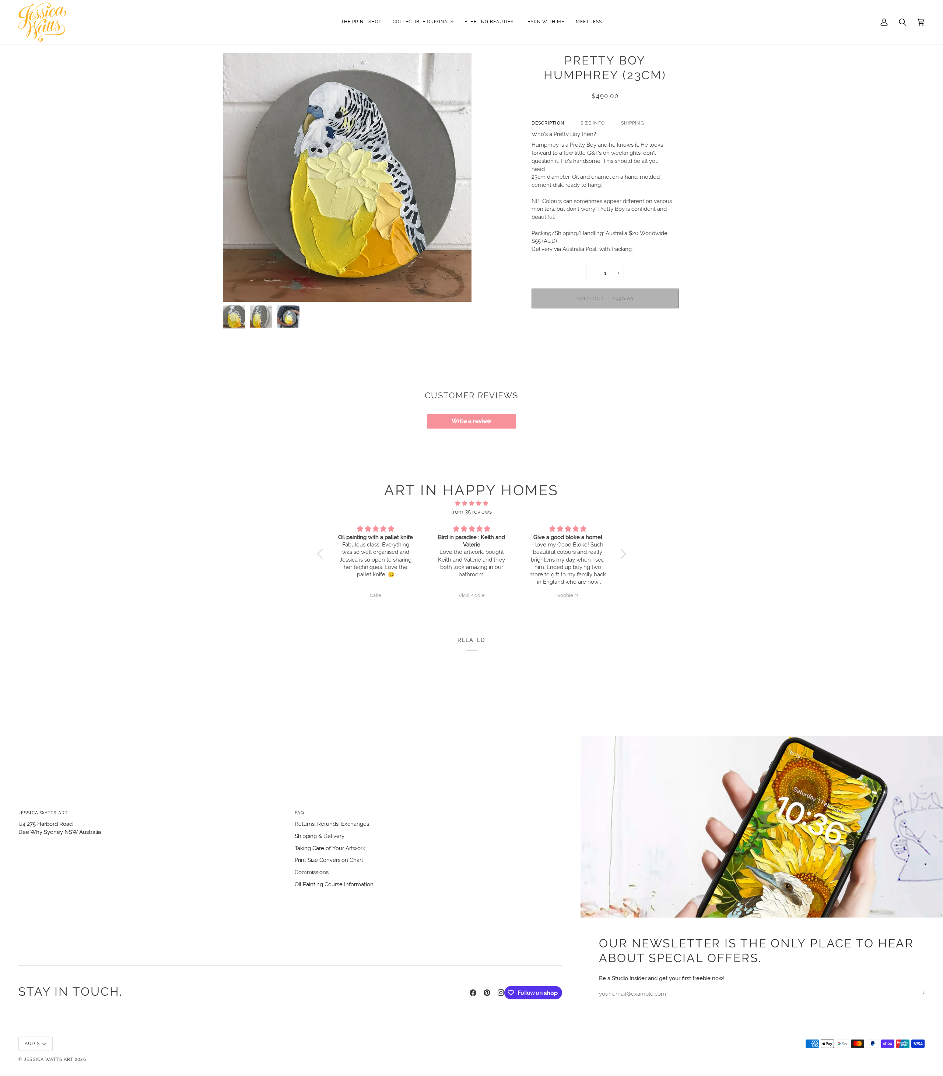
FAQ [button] (299, 812)
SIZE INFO (593, 123)
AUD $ (32, 1043)
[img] (471, 503)
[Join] (918, 993)
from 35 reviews (471, 512)
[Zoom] (347, 177)
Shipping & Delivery (319, 836)
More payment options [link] (605, 343)
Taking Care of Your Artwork (330, 848)
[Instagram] (501, 992)
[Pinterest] (487, 992)
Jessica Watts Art (48, 1059)
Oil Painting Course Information (334, 884)
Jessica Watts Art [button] (43, 812)
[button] (423, 22)
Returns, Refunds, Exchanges (332, 824)
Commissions (312, 872)
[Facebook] (473, 992)
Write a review (471, 421)
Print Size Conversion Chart (329, 860)
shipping (632, 123)
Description (548, 123)
